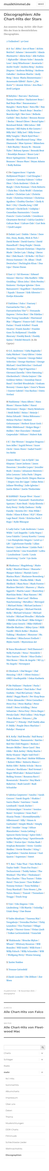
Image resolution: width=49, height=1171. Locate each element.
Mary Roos (22, 583)
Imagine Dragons (35, 441)
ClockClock (22, 208)
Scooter (27, 809)
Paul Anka (29, 689)
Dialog (31, 252)
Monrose (32, 634)
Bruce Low (33, 154)
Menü (41, 4)
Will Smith (22, 947)
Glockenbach (13, 376)
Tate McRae (35, 864)
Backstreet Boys (34, 99)
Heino (25, 412)
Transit (26, 893)
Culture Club (27, 223)
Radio (7, 1066)
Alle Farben (38, 56)
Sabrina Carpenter (17, 794)
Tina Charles (12, 878)
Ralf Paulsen (12, 740)
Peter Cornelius (34, 700)
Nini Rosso (12, 660)
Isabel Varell (34, 449)
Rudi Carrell (24, 784)
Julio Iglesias (31, 485)
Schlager (8, 1059)
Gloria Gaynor (29, 376)
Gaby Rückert (13, 354)
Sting (36, 849)
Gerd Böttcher (24, 365)
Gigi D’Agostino (27, 369)
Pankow (27, 685)
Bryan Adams (38, 161)
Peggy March (21, 696)
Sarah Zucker (25, 805)
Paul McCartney (24, 693)
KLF (32, 514)
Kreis (22, 518)
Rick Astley (19, 751)
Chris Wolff (25, 190)
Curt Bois (40, 223)
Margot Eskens (14, 572)
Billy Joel (22, 132)
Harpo (22, 409)
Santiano (25, 802)
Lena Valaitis (13, 536)
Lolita (42, 551)
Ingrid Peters (25, 445)
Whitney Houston (25, 944)
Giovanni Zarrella (15, 372)
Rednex (35, 744)
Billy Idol (11, 132)
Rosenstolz (12, 780)
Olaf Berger (26, 671)
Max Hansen (30, 594)
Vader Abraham (16, 918)
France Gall (29, 321)
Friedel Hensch (22, 340)
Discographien (13, 1155)
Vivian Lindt (38, 929)
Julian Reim (37, 481)
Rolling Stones (14, 776)
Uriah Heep (12, 911)
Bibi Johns (29, 125)
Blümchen (39, 143)
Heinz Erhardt (13, 416)
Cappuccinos (18, 172)
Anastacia (37, 63)
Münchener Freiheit (28, 638)
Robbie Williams (36, 758)
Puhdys (10, 729)
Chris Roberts (38, 187)
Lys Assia (32, 558)
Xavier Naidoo (15, 962)
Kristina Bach (34, 518)
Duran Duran (19, 267)
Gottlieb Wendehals (24, 383)
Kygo (9, 522)
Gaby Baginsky (33, 350)
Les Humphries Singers (20, 540)
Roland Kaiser (33, 773)
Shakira (35, 798)
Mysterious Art (29, 642)
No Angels (11, 663)
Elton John (23, 281)
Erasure (20, 292)
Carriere (10, 179)
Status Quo (20, 842)
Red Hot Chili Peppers (17, 744)
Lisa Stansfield (29, 551)
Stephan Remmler (15, 845)
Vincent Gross (22, 929)
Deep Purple (26, 245)
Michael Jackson (32, 605)
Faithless (13, 303)
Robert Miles (14, 762)
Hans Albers (27, 401)
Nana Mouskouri (17, 649)
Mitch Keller (21, 631)
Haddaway (14, 401)
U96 (10, 904)
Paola (36, 685)
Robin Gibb (12, 765)
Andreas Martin (25, 74)
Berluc (11, 121)
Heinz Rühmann (31, 416)
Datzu (33, 234)
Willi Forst (35, 947)
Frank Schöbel (22, 325)
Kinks (9, 514)
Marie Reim (12, 580)
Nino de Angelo (27, 660)
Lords (25, 554)
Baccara (23, 96)
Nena (25, 653)
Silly (23, 820)
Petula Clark (12, 714)
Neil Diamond (35, 649)
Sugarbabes (12, 853)
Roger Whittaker (15, 773)
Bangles (10, 107)
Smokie (16, 827)
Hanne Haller (22, 405)
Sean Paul (31, 813)
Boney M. (26, 147)
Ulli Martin (26, 907)
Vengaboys (12, 922)
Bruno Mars (23, 161)
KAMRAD (13, 496)
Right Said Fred (30, 754)
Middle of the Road (17, 620)
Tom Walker (33, 882)
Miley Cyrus (32, 627)
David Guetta (27, 241)
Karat (37, 496)
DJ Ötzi (39, 256)
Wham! (10, 944)
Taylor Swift (12, 867)
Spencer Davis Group (17, 835)
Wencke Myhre (30, 940)
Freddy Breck (24, 336)
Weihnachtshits (14, 1148)
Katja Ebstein (36, 503)
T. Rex (11, 864)
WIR (42, 951)
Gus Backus (31, 390)
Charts (7, 1053)
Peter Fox (11, 703)
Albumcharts (12, 1091)
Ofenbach (13, 671)
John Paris (27, 474)
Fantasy (31, 303)
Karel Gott (11, 500)
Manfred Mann (21, 569)
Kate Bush (22, 503)
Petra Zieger (37, 711)
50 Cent (25, 41)
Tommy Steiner (14, 885)
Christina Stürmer (23, 198)
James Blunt (14, 460)
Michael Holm (15, 605)
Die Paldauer (14, 685)
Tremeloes (37, 893)
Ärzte (30, 81)
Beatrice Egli (12, 114)
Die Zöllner (31, 976)
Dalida (25, 234)
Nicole (24, 656)
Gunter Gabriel (15, 390)
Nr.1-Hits (10, 1078)
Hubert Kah (36, 434)
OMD (9, 678)
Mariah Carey (31, 572)
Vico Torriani (24, 926)
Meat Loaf (23, 598)
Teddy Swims (29, 871)
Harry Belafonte (36, 409)
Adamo (19, 52)
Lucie (22, 558)
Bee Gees (26, 114)
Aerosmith (30, 52)
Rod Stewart (35, 769)
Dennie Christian (25, 249)
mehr (7, 1072)
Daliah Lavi (14, 234)
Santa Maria (12, 802)
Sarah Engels (23, 798)
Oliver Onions (32, 674)
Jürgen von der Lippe (18, 481)
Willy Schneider (29, 951)
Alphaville (13, 59)
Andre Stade (12, 67)
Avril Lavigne (13, 88)
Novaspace (24, 663)
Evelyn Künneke (14, 296)
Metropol (39, 602)
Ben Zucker (22, 117)
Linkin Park (36, 547)
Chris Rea (13, 190)
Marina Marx (13, 576)
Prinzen (27, 718)
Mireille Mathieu (15, 627)
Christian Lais (23, 194)
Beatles (37, 110)
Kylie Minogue (21, 522)
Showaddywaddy (31, 816)
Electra (19, 278)
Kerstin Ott (21, 511)
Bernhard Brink (14, 125)
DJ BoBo (29, 256)
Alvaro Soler (26, 59)
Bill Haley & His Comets (28, 128)
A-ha (11, 48)
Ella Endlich (31, 278)
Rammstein (27, 740)
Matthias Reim (14, 594)
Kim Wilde (34, 511)
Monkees (21, 634)
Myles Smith (12, 642)
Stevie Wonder (23, 849)
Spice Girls (35, 835)
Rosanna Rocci (31, 776)
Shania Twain (13, 816)
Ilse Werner (18, 441)
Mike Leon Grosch (15, 623)
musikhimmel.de (17, 4)
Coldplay (34, 208)
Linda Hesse (22, 547)
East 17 (11, 274)
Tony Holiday (31, 885)
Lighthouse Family (21, 543)
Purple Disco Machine (28, 725)
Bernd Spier (38, 121)
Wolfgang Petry (16, 955)
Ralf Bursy (37, 736)
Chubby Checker (25, 201)
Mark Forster (37, 583)
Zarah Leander (15, 976)
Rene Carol (28, 747)
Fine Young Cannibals (17, 318)
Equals (11, 292)
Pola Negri (39, 714)
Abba (18, 48)
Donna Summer (14, 259)
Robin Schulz (26, 765)
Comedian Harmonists (18, 212)
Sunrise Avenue (28, 853)
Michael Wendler (25, 616)
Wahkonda (14, 940)
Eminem (10, 285)
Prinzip (22, 722)
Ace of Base (28, 48)
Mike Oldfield (34, 623)
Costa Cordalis (23, 216)
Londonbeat (14, 554)
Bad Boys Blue (13, 103)
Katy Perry (11, 507)
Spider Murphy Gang (17, 838)
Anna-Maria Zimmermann (27, 77)
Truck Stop (21, 896)
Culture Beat (12, 223)
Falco (22, 303)
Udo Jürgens (21, 904)
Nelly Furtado (13, 653)
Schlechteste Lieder (16, 1142)
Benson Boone (37, 117)
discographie (9, 994)
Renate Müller (13, 747)
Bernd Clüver (23, 121)
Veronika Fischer (28, 922)
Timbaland (33, 875)
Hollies (10, 431)
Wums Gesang (33, 955)
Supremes (21, 856)
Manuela (35, 569)
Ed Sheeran (23, 274)
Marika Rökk (26, 580)
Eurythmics (38, 289)
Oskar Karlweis (36, 678)
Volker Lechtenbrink (18, 933)
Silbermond (12, 820)
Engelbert (25, 289)
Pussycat (20, 729)
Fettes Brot (22, 314)
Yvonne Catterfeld (17, 969)
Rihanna (10, 758)
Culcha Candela (35, 219)
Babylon (12, 96)
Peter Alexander (16, 700)
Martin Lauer (23, 591)
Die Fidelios (36, 314)
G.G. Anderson (15, 350)
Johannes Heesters (32, 471)
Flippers (17, 321)
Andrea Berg (27, 67)
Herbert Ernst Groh (31, 423)
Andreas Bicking (24, 70)
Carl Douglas (33, 176)
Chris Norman (22, 187)
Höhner (24, 434)
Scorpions (19, 813)
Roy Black (35, 780)
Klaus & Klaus (21, 514)
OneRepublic (20, 678)
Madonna (14, 565)
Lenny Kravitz (29, 536)
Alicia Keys (25, 56)
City (15, 205)
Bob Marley (14, 147)
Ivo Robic (11, 452)
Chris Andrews (20, 183)
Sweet (31, 856)
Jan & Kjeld (28, 460)
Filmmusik (11, 1136)
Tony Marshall (13, 889)
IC (9, 441)
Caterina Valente (25, 179)
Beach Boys (26, 110)
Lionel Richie (13, 551)
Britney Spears (21, 150)
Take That (22, 864)
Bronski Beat (37, 150)
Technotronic (13, 871)
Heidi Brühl (14, 412)
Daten (9, 1110)
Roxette (24, 780)
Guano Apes (22, 387)
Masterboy (37, 591)
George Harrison (26, 361)
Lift (8, 543)
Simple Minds (26, 824)
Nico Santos (12, 656)
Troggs (10, 896)
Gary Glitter (28, 354)
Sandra (32, 794)
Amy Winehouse (21, 63)
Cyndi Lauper (14, 227)
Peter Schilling (22, 707)
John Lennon (13, 474)
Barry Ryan (22, 107)
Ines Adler (11, 445)
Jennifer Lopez (25, 467)
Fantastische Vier (15, 307)
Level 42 (38, 540)
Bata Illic (34, 107)
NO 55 (40, 660)
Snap (24, 827)
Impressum (12, 1098)
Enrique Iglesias (25, 285)
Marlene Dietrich (15, 587)
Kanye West (26, 496)
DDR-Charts (12, 1129)
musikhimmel (10, 991)
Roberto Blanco (31, 762)
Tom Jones (19, 882)
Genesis (22, 358)
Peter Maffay (25, 703)
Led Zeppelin (21, 532)
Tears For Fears (29, 867)
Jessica (17, 471)
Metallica (28, 602)
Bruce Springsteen (15, 158)
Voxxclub (36, 933)
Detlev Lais (20, 252)
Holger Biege (32, 427)
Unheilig (38, 907)
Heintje (34, 412)
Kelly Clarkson (26, 507)
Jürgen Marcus (37, 478)
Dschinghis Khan (28, 263)
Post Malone (14, 718)
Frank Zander (23, 329)
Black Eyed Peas (30, 136)
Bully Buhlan (14, 165)
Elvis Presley (37, 281)
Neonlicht (35, 653)
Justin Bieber (13, 489)
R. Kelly (12, 736)
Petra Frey (24, 711)
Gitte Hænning (34, 372)
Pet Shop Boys (37, 696)
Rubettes (11, 784)
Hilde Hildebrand (15, 427)
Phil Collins (26, 714)
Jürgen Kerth (21, 478)
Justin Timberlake (31, 489)
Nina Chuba (35, 656)
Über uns (10, 1104)
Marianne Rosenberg (33, 576)
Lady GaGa (13, 529)
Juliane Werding (14, 485)
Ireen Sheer (20, 449)
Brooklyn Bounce (17, 154)
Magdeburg (27, 565)
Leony (41, 536)
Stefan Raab (34, 842)
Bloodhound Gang (25, 139)
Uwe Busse (25, 911)
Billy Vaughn (13, 136)
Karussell (24, 500)
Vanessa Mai (32, 918)
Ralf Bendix (24, 736)
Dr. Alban (29, 259)
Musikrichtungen (15, 1123)
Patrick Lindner (14, 689)
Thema (9, 1117)
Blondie (10, 139)
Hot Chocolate (23, 431)
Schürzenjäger (13, 809)
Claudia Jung (25, 205)
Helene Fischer (14, 420)
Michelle (40, 616)
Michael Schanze (22, 612)
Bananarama (29, 103)
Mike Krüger (35, 620)
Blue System (25, 143)
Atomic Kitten (23, 85)
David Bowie (12, 241)
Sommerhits (12, 1085)
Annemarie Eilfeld (15, 81)
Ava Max (37, 85)
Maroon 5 (31, 587)
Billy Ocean (34, 132)
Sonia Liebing (28, 831)
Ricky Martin (34, 751)
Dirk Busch (18, 256)
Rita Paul (21, 758)
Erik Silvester (33, 292)
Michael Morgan (14, 609)
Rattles (38, 740)
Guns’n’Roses (38, 387)
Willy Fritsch (12, 951)
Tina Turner (27, 878)
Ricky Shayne (13, 754)
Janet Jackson (23, 463)
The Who (21, 875)
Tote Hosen (29, 889)
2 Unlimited (12, 41)
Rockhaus (22, 769)
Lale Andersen (28, 529)
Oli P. (20, 674)
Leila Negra (35, 532)
